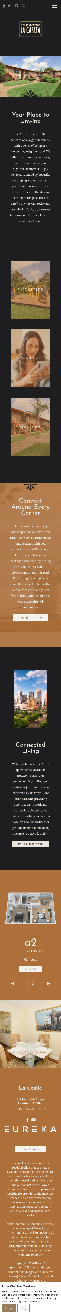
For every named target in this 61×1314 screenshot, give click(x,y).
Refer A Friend (30, 1149)
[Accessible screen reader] (4, 6)
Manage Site (38, 1280)
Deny (24, 1308)
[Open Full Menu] (54, 6)
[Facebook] (27, 1120)
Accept (9, 1308)
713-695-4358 (32, 1109)
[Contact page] (10, 6)
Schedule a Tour (30, 618)
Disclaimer (20, 1280)
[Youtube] (33, 1120)
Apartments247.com (22, 1267)
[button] (12, 983)
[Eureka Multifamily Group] (30, 1129)
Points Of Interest (30, 844)
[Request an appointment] (16, 6)
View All (30, 969)
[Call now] (23, 6)
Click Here (30, 1215)
